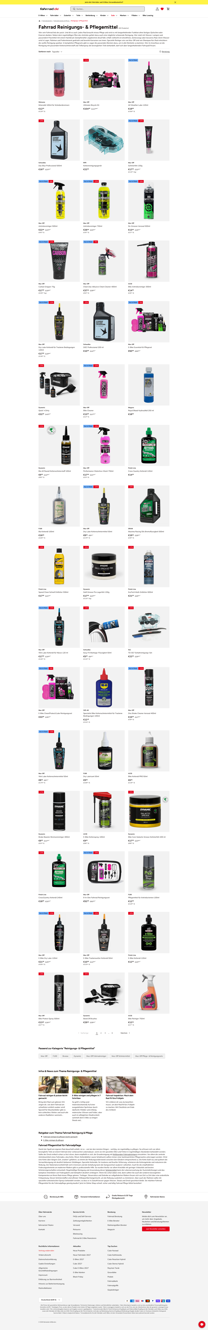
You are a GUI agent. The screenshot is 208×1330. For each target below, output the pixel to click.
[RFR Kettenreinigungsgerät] (104, 140)
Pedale (110, 1277)
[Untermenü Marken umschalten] (128, 15)
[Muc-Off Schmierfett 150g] (149, 140)
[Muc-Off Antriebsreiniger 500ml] (59, 200)
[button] (162, 9)
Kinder (103, 15)
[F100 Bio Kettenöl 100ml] (59, 506)
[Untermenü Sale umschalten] (116, 15)
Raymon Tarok (113, 1268)
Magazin (111, 1229)
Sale (113, 15)
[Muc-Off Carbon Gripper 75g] (59, 261)
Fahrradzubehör (47, 21)
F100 (55, 1056)
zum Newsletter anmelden (155, 1229)
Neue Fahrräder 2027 (82, 1255)
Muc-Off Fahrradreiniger (96, 1056)
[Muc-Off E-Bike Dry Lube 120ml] (59, 932)
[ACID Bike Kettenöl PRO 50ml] (149, 751)
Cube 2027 (77, 1264)
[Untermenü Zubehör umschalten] (73, 15)
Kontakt (42, 1229)
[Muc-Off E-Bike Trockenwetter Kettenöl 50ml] (104, 932)
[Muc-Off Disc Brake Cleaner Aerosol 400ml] (149, 687)
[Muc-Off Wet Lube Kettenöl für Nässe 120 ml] (59, 627)
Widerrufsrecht (45, 1255)
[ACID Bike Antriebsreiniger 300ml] (149, 261)
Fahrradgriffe (113, 1285)
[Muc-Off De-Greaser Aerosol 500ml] (149, 200)
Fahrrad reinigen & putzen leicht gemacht (53, 1096)
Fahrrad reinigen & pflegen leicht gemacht (60, 1137)
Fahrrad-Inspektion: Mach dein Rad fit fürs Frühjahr (119, 1096)
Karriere (42, 1221)
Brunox (65, 1056)
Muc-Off (44, 1056)
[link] (83, 1033)
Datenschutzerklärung (48, 1259)
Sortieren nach (45, 52)
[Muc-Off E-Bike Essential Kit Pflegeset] (149, 321)
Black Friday (78, 1277)
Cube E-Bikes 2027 (81, 1268)
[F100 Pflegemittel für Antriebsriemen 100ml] (149, 872)
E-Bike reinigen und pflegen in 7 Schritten (86, 1096)
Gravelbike (112, 1272)
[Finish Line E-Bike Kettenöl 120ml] (149, 932)
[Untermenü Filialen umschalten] (139, 15)
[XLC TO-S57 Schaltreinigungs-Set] (149, 627)
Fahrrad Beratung (115, 1216)
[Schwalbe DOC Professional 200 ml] (104, 321)
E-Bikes (42, 15)
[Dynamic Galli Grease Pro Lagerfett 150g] (104, 566)
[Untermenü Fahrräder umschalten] (60, 15)
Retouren (76, 1229)
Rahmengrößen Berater (117, 1225)
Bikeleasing (77, 1234)
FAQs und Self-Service (82, 1216)
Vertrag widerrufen (46, 1250)
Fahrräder (54, 15)
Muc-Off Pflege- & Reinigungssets (149, 1056)
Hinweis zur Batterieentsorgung (51, 1284)
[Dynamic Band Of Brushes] (104, 993)
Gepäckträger (113, 1290)
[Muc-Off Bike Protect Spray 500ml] (59, 993)
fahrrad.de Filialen (46, 1225)
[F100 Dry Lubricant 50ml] (104, 751)
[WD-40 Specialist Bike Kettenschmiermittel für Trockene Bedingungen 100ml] (104, 687)
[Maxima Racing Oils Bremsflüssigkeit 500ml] (149, 506)
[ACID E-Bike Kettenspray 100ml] (104, 811)
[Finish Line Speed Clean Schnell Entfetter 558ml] (59, 566)
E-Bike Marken (79, 1272)
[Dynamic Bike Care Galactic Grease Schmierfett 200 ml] (149, 811)
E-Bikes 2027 (78, 1259)
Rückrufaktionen (45, 1288)
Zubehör (67, 15)
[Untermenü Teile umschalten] (82, 15)
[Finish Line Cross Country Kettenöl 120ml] (149, 445)
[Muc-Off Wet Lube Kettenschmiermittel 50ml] (59, 751)
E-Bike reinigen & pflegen (53, 1140)
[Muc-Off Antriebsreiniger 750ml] (104, 200)
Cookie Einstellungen (47, 1264)
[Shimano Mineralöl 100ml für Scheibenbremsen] (59, 79)
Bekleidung (90, 15)
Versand (76, 1225)
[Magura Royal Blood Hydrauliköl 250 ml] (149, 385)
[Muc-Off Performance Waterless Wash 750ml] (104, 445)
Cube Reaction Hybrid (116, 1259)
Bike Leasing (148, 15)
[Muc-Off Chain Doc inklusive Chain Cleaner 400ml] (104, 261)
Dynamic (77, 1056)
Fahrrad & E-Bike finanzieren (84, 1238)
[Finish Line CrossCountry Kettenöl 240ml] (59, 872)
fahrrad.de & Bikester (49, 1322)
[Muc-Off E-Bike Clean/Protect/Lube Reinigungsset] (59, 687)
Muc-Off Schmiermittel (121, 1056)
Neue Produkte (79, 1250)
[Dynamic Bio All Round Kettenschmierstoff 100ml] (59, 445)
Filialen (134, 15)
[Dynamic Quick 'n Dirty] (59, 385)
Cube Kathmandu (115, 1255)
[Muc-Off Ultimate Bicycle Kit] (104, 79)
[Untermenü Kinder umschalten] (107, 15)
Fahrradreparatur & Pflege (61, 21)
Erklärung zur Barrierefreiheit (50, 1279)
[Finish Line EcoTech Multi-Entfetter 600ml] (149, 566)
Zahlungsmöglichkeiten (82, 1221)
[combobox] (108, 9)
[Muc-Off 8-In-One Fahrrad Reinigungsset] (104, 872)
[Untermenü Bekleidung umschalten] (97, 15)
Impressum (43, 1275)
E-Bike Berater (113, 1221)
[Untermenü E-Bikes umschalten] (46, 15)
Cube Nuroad (113, 1250)
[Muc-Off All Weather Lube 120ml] (149, 79)
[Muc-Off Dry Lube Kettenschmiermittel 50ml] (104, 506)
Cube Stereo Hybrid (116, 1264)
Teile (78, 15)
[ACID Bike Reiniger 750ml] (149, 993)
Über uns (42, 1216)
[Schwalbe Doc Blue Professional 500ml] (59, 140)
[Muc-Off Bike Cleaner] (104, 385)
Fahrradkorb (113, 1281)
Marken (123, 15)
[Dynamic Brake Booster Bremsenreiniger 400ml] (59, 811)
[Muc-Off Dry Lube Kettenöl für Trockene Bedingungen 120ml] (59, 321)
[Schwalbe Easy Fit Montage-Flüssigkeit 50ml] (104, 627)
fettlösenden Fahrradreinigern (125, 1154)
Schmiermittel (111, 1170)
